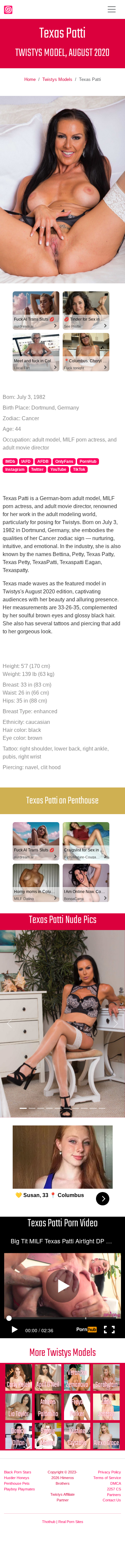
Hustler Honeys (16, 1478)
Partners (114, 1495)
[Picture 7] (75, 1108)
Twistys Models (57, 79)
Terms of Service (107, 1478)
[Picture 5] (58, 1108)
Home (30, 79)
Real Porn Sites (70, 1522)
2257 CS (114, 1489)
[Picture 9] (93, 1108)
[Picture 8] (84, 1108)
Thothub (48, 1522)
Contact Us (112, 1500)
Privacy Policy (109, 1472)
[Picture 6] (67, 1108)
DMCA (115, 1483)
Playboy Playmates (19, 1489)
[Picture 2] (32, 1108)
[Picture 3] (40, 1108)
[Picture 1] (23, 1108)
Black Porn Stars (17, 1472)
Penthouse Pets (17, 1483)
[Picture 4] (49, 1108)
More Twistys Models (62, 1353)
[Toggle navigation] (111, 9)
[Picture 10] (102, 1108)
